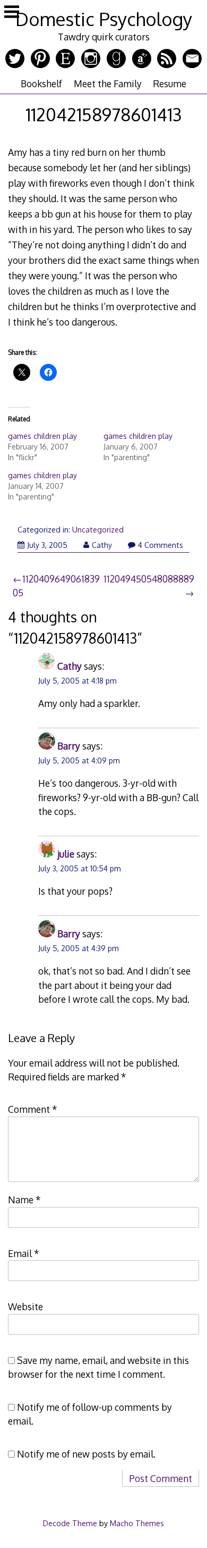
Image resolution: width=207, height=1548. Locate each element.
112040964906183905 (56, 585)
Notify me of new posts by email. (86, 1454)
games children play (42, 435)
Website (25, 1306)
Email (23, 1253)
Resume (169, 83)
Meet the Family (108, 83)
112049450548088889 (149, 579)
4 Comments (160, 545)
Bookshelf (41, 83)
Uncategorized (98, 529)
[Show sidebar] (11, 12)
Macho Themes (137, 1523)
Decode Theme (70, 1523)
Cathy (102, 545)
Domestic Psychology (103, 18)
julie (65, 854)
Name (24, 1199)
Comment (32, 1109)
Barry (68, 746)
